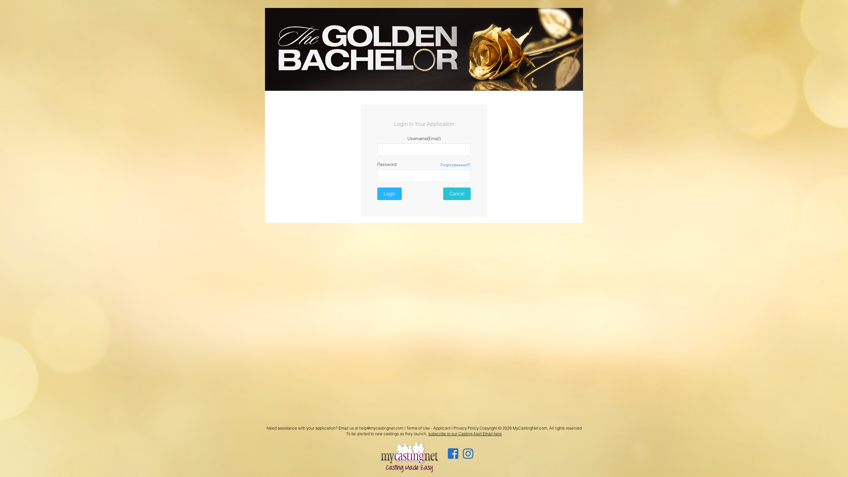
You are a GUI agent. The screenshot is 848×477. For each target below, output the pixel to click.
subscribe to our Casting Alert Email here (465, 433)
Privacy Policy (466, 428)
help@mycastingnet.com (381, 428)
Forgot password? (456, 165)
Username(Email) (424, 138)
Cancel (457, 193)
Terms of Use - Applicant (428, 428)
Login (390, 193)
